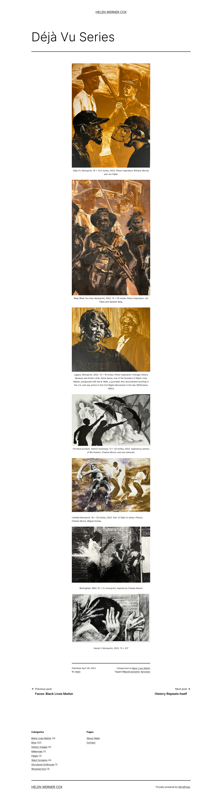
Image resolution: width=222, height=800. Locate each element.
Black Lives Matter (141, 668)
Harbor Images (39, 747)
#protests (145, 671)
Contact (91, 742)
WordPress (184, 787)
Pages (34, 755)
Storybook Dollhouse (42, 764)
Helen (77, 671)
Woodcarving (38, 769)
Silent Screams (39, 760)
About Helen (93, 738)
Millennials (37, 751)
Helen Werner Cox (111, 12)
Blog (33, 742)
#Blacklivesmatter (131, 671)
